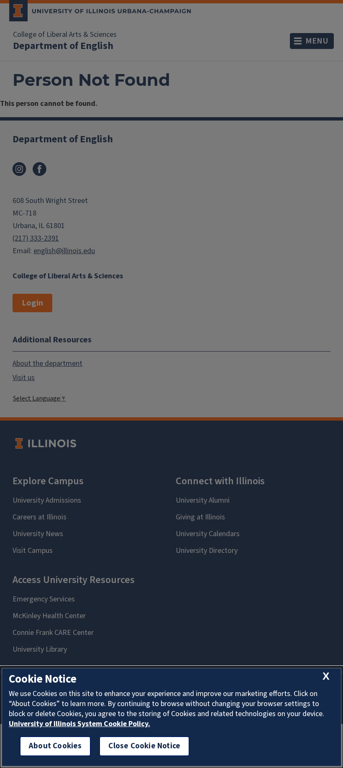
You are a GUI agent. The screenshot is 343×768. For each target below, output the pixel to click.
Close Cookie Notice (144, 746)
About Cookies (55, 746)
